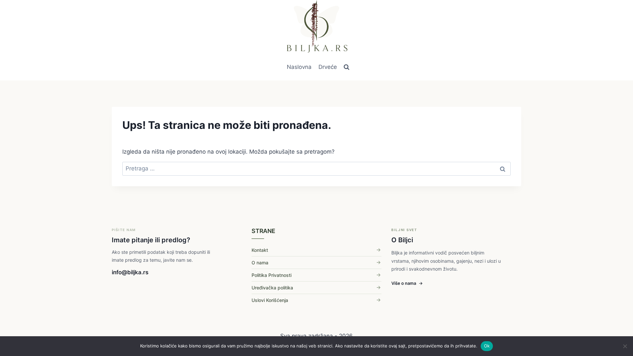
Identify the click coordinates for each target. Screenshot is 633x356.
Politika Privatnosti (271, 275)
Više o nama (407, 283)
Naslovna (299, 67)
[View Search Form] (346, 67)
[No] (624, 346)
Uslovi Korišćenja (270, 300)
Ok (487, 345)
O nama (260, 262)
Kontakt (260, 250)
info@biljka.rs (130, 272)
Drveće (327, 67)
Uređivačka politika (272, 287)
